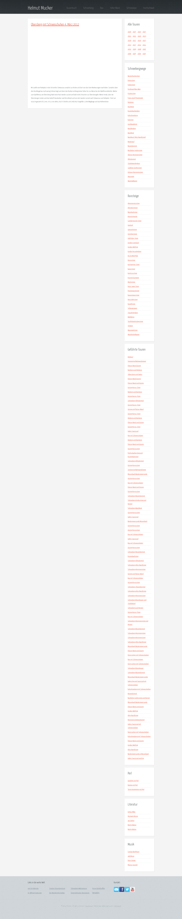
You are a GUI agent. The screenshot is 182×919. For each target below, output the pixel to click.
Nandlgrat (131, 133)
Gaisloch (130, 225)
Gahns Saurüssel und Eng (136, 758)
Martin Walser (132, 825)
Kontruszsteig (132, 273)
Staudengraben (133, 313)
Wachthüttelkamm (133, 335)
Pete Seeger (132, 860)
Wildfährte (131, 317)
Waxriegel (131, 177)
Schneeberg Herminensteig (136, 569)
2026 (129, 32)
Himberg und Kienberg (135, 392)
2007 (144, 49)
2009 (134, 49)
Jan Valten (131, 821)
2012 (139, 45)
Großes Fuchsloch (133, 243)
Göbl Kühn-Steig (133, 238)
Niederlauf (131, 142)
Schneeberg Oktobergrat (136, 401)
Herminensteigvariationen (136, 720)
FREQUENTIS (95, 893)
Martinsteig (131, 282)
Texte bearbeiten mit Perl (136, 789)
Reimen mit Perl (133, 785)
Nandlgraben (132, 129)
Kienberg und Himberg (135, 370)
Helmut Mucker (40, 8)
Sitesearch (117, 906)
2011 (144, 45)
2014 (129, 45)
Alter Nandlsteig (133, 715)
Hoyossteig (131, 260)
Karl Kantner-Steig (133, 265)
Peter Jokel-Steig (133, 286)
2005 (134, 54)
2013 (134, 45)
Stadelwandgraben (134, 163)
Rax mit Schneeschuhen (135, 436)
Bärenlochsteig (132, 212)
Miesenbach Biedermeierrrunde (138, 677)
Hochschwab (148, 8)
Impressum (89, 906)
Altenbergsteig (132, 208)
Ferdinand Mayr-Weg (134, 89)
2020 (139, 36)
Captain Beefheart (133, 852)
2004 (139, 54)
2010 (129, 49)
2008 (139, 49)
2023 (144, 32)
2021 (134, 36)
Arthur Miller (131, 812)
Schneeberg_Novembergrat (136, 587)
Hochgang (131, 107)
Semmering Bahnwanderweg (137, 361)
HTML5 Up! (105, 906)
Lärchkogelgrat (132, 124)
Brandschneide (132, 216)
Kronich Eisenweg (133, 278)
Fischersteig (131, 94)
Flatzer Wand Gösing (134, 366)
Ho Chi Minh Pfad (133, 256)
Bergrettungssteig (134, 76)
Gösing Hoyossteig (134, 449)
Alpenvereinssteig (133, 203)
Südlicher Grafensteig (135, 168)
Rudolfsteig (131, 304)
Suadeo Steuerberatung (57, 888)
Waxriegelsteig (132, 330)
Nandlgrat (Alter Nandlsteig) (137, 137)
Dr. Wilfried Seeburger (35, 893)
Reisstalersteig (132, 300)
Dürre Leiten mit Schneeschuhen (138, 655)
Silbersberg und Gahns (135, 374)
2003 (144, 54)
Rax (101, 8)
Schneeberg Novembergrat (136, 496)
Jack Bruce (131, 856)
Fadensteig (131, 85)
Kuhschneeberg (133, 115)
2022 (129, 36)
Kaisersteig (131, 269)
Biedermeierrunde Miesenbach (137, 521)
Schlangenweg (132, 308)
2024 (139, 32)
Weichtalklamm (132, 181)
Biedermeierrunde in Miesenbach (138, 754)
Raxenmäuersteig (133, 295)
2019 (144, 36)
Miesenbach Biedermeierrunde (137, 474)
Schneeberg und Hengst (135, 608)
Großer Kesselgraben (134, 251)
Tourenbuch (71, 8)
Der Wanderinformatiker (57, 893)
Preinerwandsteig (133, 291)
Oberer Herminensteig (135, 155)
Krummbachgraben (134, 111)
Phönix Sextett (133, 865)
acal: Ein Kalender (33, 888)
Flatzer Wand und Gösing (136, 383)
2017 (134, 41)
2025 (134, 32)
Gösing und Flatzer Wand (136, 409)
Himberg (130, 357)
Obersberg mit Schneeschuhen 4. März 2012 (55, 24)
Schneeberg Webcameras (79, 888)
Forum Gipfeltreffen (98, 888)
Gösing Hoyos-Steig (134, 388)
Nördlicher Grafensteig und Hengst (139, 698)
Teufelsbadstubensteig (135, 321)
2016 (139, 41)
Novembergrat (132, 146)
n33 (111, 906)
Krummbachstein (133, 556)
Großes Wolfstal (133, 247)
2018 (129, 41)
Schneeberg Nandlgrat (135, 508)
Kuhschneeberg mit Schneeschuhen (139, 689)
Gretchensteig (132, 234)
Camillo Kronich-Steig (134, 221)
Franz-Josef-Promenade (135, 98)
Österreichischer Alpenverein (80, 893)
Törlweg (130, 326)
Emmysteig (131, 80)
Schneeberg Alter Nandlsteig (137, 565)
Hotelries (131, 102)
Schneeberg (88, 8)
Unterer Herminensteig (135, 172)
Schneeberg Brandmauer (136, 668)
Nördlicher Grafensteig (135, 150)
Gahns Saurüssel (133, 431)
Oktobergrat (132, 159)
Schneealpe (131, 8)
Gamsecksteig (132, 230)
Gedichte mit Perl (133, 781)
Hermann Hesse (133, 816)
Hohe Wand (115, 8)
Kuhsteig (130, 120)
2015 (144, 41)
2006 (129, 54)
